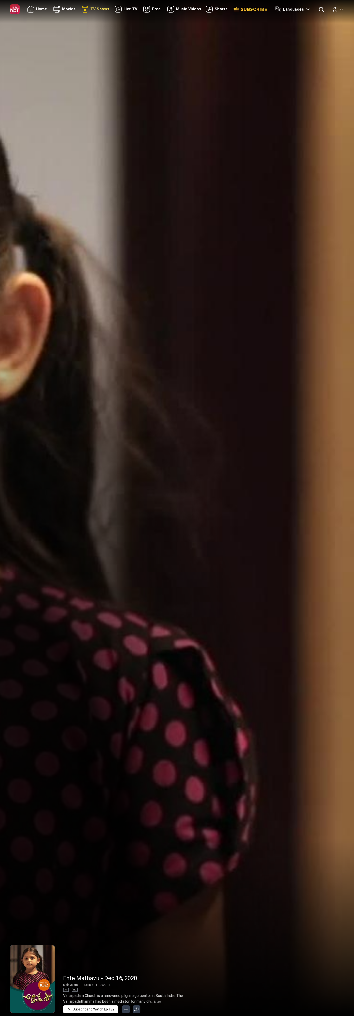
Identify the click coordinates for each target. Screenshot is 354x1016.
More (157, 1001)
